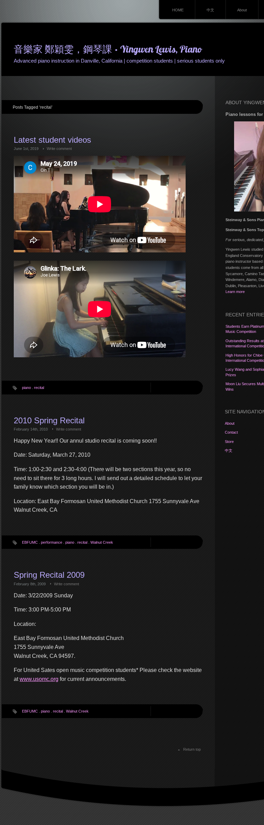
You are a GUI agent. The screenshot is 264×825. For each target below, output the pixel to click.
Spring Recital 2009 (49, 574)
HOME (178, 10)
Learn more (235, 292)
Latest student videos (52, 139)
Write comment (59, 148)
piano (26, 388)
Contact (231, 432)
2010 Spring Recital (49, 420)
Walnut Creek (101, 542)
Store (229, 441)
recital (39, 388)
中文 (210, 10)
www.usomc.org (39, 679)
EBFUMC (30, 542)
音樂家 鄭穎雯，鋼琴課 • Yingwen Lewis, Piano (108, 50)
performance (51, 542)
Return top (192, 749)
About (242, 10)
